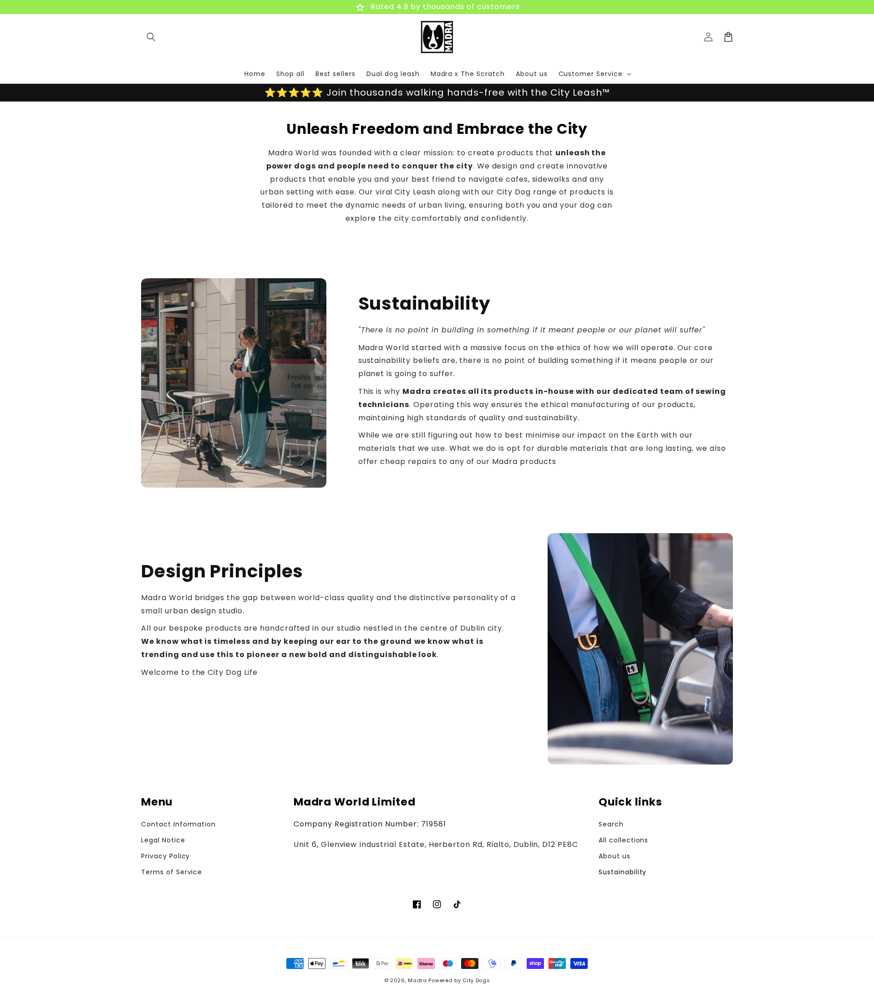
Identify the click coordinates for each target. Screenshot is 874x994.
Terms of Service (171, 872)
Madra (417, 980)
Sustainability (622, 872)
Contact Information (178, 824)
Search (611, 824)
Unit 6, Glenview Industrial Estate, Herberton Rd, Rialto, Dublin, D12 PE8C (436, 844)
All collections (623, 840)
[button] (151, 37)
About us (614, 856)
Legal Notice (163, 840)
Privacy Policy (165, 856)
